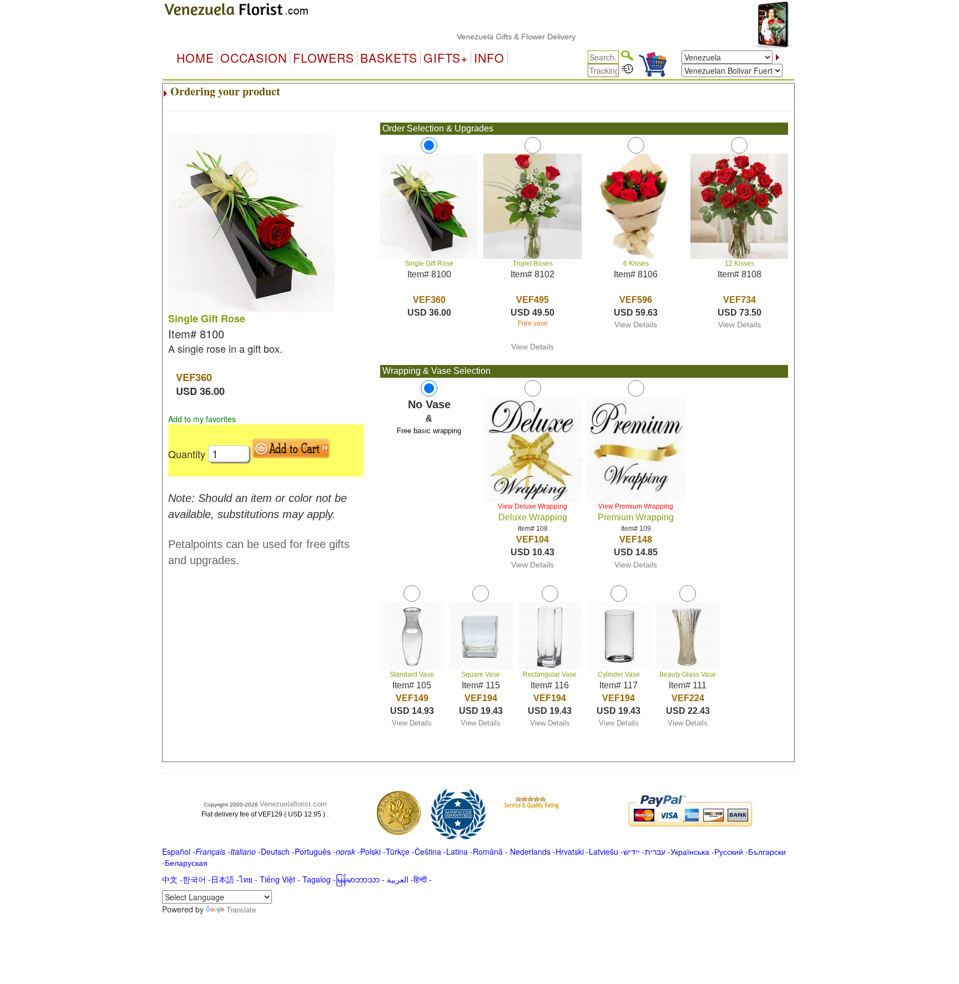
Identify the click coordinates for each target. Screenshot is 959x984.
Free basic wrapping (429, 431)
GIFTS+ (445, 57)
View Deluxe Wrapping (532, 506)
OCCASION (253, 57)
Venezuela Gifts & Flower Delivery (496, 36)
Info (489, 57)
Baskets (388, 57)
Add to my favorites (202, 418)
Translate (241, 909)
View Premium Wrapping (635, 506)
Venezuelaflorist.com (293, 804)
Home (195, 57)
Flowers (323, 57)
